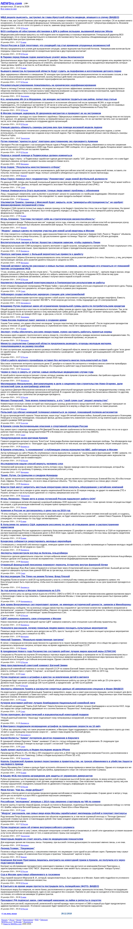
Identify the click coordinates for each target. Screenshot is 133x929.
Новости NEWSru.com (12, 924)
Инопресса (25, 251)
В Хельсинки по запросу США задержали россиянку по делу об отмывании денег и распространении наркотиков (60, 526)
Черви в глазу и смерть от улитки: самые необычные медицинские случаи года (47, 372)
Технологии (25, 138)
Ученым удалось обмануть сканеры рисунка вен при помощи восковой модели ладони (51, 127)
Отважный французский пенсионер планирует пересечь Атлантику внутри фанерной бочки (54, 564)
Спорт (23, 187)
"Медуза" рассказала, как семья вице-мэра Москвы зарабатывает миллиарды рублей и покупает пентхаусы (64, 813)
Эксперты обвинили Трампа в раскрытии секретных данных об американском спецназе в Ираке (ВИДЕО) (62, 688)
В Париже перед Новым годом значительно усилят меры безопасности (42, 57)
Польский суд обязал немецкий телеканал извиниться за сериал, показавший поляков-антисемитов (59, 412)
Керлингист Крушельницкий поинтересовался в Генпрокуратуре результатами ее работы (53, 282)
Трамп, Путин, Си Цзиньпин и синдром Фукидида (29, 475)
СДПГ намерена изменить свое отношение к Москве (31, 618)
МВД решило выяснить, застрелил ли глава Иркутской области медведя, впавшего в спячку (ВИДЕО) (60, 17)
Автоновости (26, 303)
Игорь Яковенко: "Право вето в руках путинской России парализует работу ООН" (48, 498)
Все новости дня (9, 9)
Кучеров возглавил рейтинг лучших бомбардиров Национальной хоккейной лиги (48, 703)
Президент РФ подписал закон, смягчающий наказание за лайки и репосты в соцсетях (51, 900)
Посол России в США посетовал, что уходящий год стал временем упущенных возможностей (55, 45)
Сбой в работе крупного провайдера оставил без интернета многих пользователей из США (54, 360)
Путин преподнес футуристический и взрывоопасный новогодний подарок (45, 714)
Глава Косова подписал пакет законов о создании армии (34, 320)
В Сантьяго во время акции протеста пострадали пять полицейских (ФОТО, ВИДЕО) (50, 886)
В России (24, 28)
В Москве (18, 922)
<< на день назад (9, 913)
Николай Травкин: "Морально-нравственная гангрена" (32, 639)
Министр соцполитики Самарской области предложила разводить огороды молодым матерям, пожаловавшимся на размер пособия (56, 345)
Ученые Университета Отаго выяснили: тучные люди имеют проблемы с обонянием (50, 190)
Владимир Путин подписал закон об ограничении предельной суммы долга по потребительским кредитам (63, 306)
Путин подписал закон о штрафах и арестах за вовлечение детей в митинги (45, 677)
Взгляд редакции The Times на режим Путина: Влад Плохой (35, 576)
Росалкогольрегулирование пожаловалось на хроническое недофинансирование (48, 85)
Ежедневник (28, 920)
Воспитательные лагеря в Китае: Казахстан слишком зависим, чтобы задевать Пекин (50, 242)
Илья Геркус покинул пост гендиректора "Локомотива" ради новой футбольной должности (54, 179)
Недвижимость (26, 239)
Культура (24, 423)
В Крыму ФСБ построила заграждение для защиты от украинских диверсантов (47, 775)
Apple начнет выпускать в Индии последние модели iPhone (35, 749)
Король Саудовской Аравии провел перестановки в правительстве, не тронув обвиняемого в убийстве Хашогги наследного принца (66, 762)
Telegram (44, 920)
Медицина (25, 164)
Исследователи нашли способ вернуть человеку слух (32, 463)
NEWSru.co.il (6, 922)
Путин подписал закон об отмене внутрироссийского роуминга (37, 827)
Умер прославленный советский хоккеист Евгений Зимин (34, 665)
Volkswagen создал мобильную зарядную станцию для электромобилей (43, 294)
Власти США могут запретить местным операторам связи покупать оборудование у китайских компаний (62, 487)
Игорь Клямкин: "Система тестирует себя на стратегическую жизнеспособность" (48, 219)
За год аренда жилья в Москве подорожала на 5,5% (30, 590)
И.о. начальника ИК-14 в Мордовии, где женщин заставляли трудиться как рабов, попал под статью (59, 99)
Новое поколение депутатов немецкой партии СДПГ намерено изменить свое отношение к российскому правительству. (59, 622)
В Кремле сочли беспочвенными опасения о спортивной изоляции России (44, 426)
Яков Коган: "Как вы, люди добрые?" (22, 790)
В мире (23, 42)
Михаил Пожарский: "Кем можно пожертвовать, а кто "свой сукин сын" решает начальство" (54, 400)
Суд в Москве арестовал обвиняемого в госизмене (30, 874)
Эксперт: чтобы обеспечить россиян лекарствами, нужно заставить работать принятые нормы (56, 331)
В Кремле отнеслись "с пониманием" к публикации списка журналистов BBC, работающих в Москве (59, 449)
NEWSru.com (11, 3)
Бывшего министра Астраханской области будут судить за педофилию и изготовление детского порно (61, 71)
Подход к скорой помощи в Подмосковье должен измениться (36, 155)
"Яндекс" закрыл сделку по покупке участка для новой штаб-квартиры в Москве (47, 230)
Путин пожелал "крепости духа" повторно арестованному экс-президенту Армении (49, 141)
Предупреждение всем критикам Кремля (24, 438)
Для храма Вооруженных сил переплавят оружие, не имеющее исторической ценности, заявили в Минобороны (66, 604)
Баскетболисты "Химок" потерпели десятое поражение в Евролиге (40, 738)
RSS (36, 920)
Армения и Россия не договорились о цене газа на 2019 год (35, 510)
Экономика (25, 96)
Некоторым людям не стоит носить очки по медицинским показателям (42, 839)
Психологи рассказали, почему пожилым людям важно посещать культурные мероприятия (54, 628)
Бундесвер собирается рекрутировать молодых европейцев (36, 541)
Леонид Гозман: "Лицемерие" (18, 848)
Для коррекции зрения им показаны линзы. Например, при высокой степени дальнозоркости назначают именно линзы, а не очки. (63, 842)
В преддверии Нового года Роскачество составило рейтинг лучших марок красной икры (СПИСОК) (58, 651)
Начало (4, 920)
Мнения (24, 176)
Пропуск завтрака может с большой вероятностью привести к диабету (42, 254)
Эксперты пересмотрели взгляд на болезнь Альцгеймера (34, 553)
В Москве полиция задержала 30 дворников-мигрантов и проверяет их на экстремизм (51, 113)
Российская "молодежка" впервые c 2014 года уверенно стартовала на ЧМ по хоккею (50, 801)
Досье (11, 920)
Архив (18, 920)
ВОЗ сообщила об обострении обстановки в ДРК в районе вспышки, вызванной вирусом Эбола (57, 31)
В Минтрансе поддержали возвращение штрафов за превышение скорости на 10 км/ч (50, 726)
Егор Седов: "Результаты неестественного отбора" (31, 167)
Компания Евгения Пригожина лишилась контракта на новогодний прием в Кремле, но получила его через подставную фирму (63, 861)
